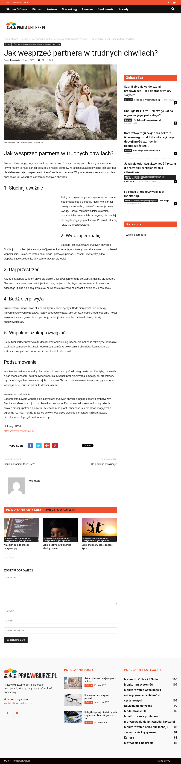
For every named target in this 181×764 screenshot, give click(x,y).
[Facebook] (168, 2)
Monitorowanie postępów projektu (141, 200)
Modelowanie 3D (135, 711)
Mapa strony (163, 760)
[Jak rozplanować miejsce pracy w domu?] (73, 683)
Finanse (87, 9)
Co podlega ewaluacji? (104, 464)
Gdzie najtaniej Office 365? (19, 464)
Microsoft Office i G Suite (141, 679)
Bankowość (106, 9)
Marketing (69, 9)
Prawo (128, 150)
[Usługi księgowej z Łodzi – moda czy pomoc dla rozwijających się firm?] (73, 717)
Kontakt (27, 2)
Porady (124, 9)
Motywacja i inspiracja (138, 743)
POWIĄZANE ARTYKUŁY (24, 510)
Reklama (17, 2)
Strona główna (16, 9)
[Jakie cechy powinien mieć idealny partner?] (60, 530)
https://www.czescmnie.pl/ (19, 430)
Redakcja (15, 60)
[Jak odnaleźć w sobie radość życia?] (99, 530)
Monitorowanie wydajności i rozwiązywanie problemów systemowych (142, 695)
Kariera (51, 9)
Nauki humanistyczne (138, 705)
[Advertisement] (112, 25)
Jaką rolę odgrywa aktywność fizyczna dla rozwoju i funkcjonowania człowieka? (150, 168)
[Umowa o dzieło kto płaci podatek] (73, 700)
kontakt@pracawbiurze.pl (18, 703)
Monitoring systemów (138, 684)
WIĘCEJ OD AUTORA (60, 510)
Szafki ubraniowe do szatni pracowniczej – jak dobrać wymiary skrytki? (147, 91)
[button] (173, 9)
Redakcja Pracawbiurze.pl (147, 99)
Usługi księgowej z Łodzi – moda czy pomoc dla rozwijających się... (100, 715)
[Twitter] (174, 2)
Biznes (37, 9)
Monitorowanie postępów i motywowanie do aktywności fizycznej (145, 178)
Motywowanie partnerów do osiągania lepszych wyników (36, 44)
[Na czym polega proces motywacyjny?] (21, 530)
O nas (6, 2)
